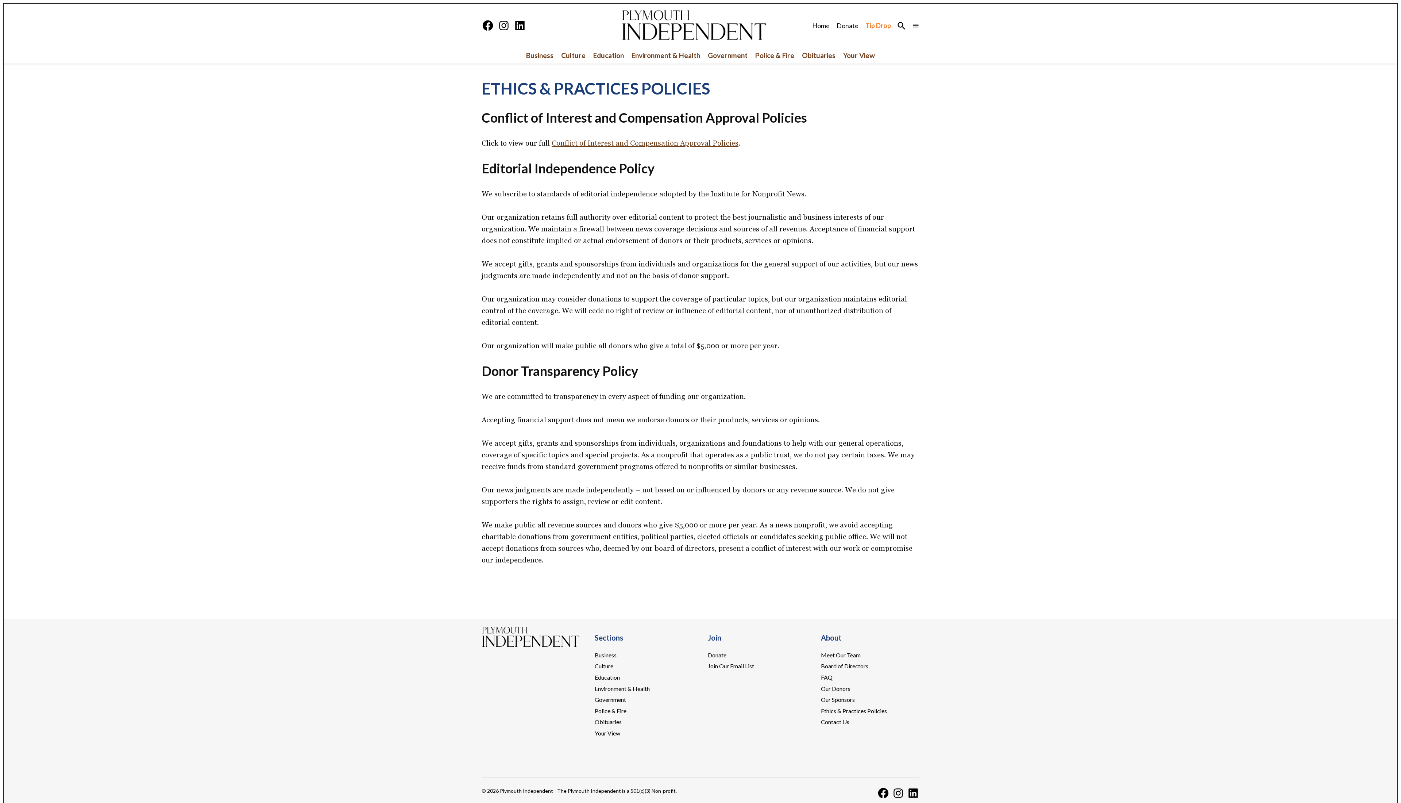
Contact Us (835, 721)
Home (821, 26)
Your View (859, 55)
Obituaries (818, 55)
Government (728, 55)
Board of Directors (844, 665)
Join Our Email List (731, 665)
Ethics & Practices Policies (854, 710)
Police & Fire (774, 55)
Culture (573, 55)
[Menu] (915, 25)
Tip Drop (878, 26)
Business (539, 55)
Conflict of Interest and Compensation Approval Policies (645, 143)
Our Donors (835, 688)
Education (608, 55)
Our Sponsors (838, 699)
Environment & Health (666, 55)
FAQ (827, 677)
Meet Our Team (841, 655)
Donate (847, 26)
